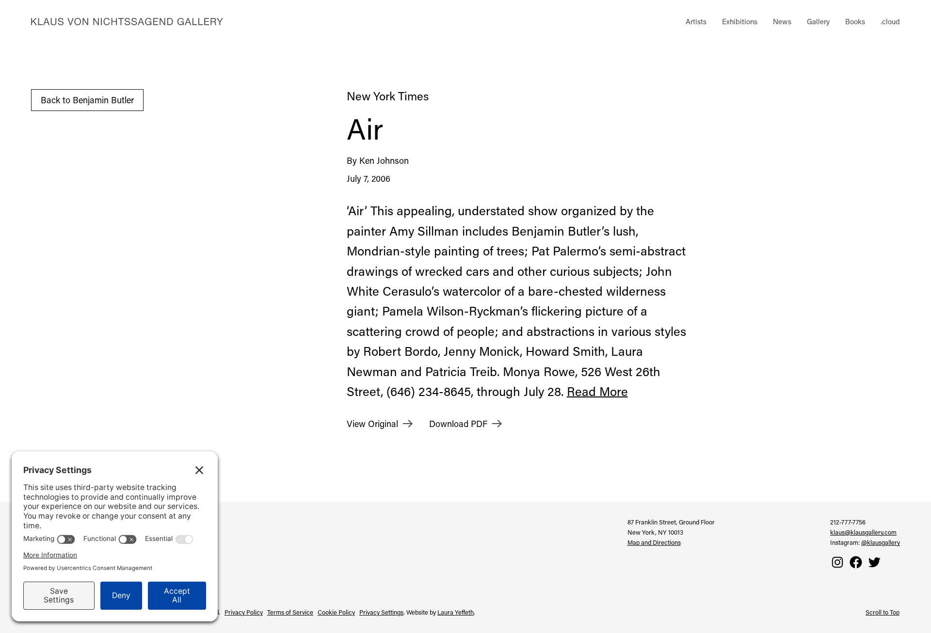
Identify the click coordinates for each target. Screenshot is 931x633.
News (782, 21)
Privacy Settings (381, 612)
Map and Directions (654, 542)
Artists (696, 21)
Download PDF (458, 423)
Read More (597, 391)
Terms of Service (290, 612)
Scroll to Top (882, 612)
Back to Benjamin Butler (87, 100)
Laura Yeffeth (455, 612)
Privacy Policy (244, 612)
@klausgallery (880, 542)
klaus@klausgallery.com (863, 532)
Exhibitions (739, 21)
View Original (372, 423)
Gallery (818, 21)
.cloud (890, 21)
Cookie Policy (336, 612)
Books (855, 21)
